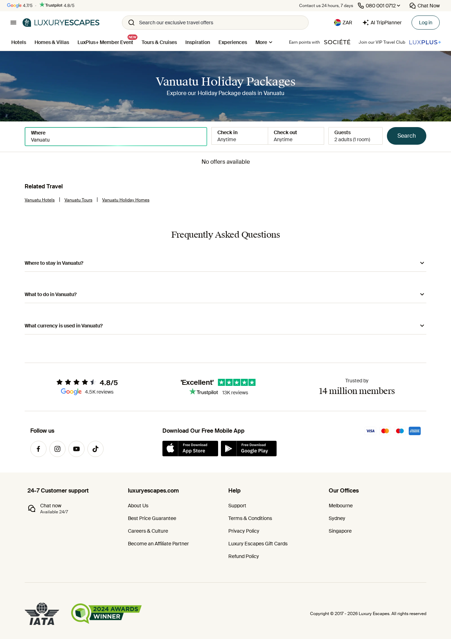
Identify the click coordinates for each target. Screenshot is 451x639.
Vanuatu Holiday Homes (125, 200)
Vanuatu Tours (78, 200)
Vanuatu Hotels (40, 200)
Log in (425, 22)
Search (406, 135)
